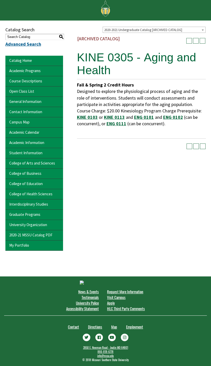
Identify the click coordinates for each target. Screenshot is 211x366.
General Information (25, 101)
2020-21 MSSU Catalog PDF (30, 235)
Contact (73, 327)
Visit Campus (116, 297)
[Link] (86, 337)
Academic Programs (25, 70)
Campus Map (19, 122)
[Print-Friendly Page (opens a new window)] (196, 41)
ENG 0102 (173, 117)
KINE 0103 (87, 117)
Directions (95, 327)
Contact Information (25, 111)
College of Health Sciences (30, 193)
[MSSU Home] (105, 8)
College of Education (26, 183)
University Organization (28, 224)
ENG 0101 (144, 117)
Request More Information (125, 291)
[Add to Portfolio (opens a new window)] (189, 41)
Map (114, 327)
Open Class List (21, 91)
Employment (134, 327)
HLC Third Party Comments (126, 308)
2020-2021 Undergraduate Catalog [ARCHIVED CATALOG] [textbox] (143, 30)
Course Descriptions (25, 81)
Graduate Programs (24, 214)
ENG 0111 (116, 124)
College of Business (25, 173)
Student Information (25, 152)
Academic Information (26, 142)
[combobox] (154, 30)
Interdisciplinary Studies (28, 204)
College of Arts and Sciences (32, 163)
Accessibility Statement (82, 308)
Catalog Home (20, 60)
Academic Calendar (24, 132)
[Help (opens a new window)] (202, 41)
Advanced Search (23, 44)
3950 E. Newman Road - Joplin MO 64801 (105, 347)
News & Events (88, 291)
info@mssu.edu (105, 356)
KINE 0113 (114, 117)
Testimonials (90, 297)
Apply (111, 303)
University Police (87, 303)
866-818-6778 (105, 352)
